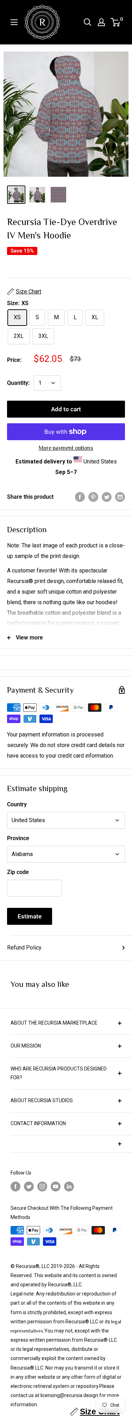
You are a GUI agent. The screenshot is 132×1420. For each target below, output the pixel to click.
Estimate (30, 916)
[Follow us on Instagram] (42, 1187)
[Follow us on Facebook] (15, 1187)
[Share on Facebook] (80, 497)
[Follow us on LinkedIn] (69, 1187)
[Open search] (88, 22)
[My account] (101, 22)
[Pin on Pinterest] (93, 497)
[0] (115, 22)
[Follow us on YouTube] (56, 1187)
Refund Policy (24, 947)
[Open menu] (14, 22)
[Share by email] (120, 497)
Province (18, 838)
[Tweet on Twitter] (107, 497)
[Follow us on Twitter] (29, 1187)
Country (17, 804)
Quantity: (18, 383)
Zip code (18, 872)
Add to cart (66, 409)
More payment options (66, 448)
